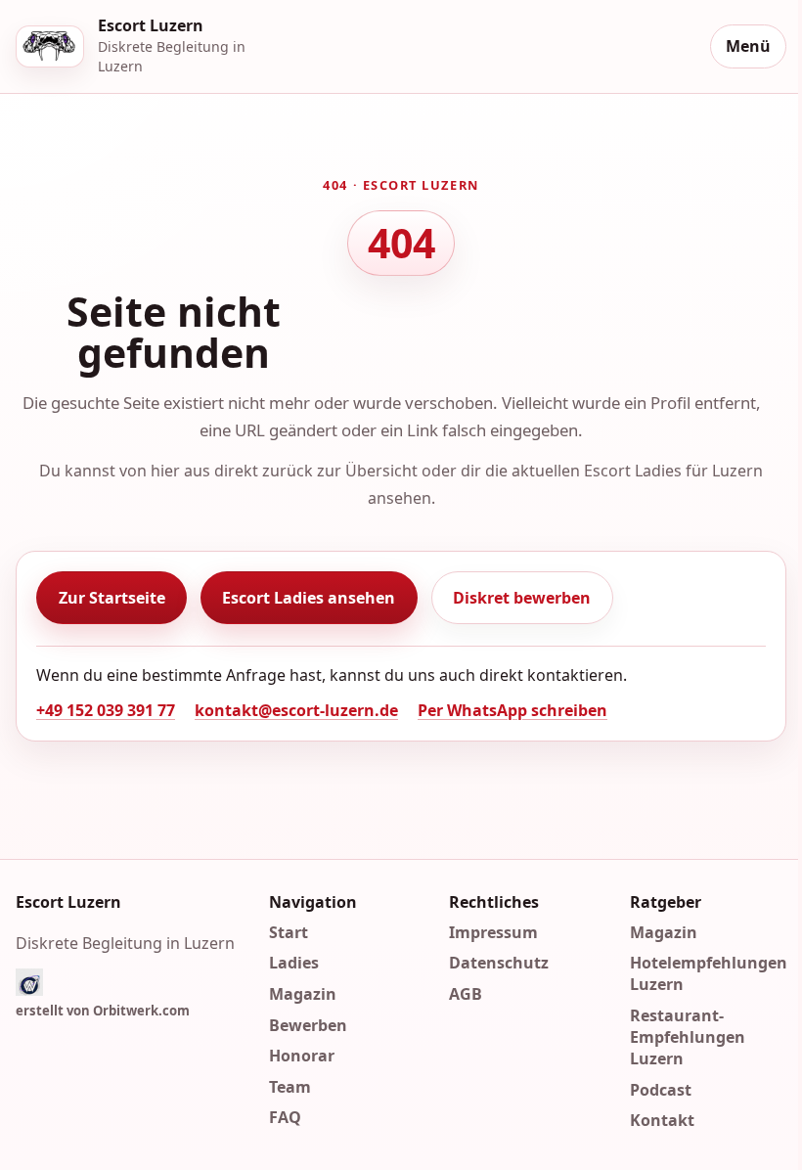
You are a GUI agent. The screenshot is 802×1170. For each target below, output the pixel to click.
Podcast (660, 1089)
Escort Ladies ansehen (308, 597)
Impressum (493, 932)
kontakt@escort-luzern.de (296, 710)
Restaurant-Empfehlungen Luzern (687, 1037)
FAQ (285, 1117)
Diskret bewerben (522, 597)
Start (288, 932)
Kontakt (662, 1120)
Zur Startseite (112, 597)
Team (290, 1087)
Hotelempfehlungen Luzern (708, 973)
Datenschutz (499, 962)
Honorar (301, 1055)
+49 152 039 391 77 (105, 710)
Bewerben (308, 1024)
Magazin (302, 994)
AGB (465, 994)
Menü (748, 46)
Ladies (294, 962)
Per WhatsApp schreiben (512, 710)
